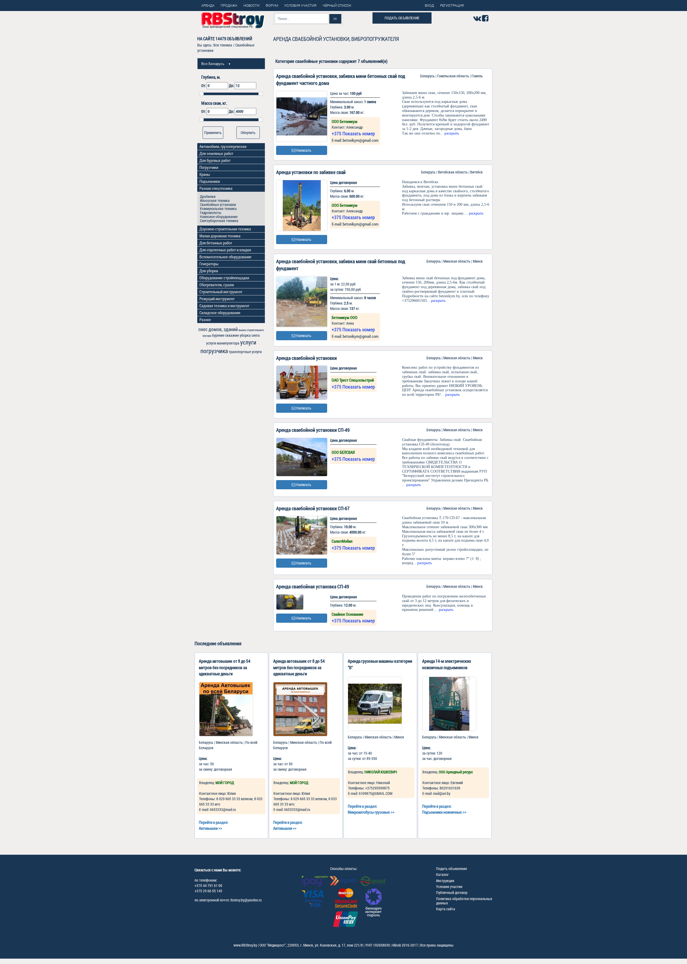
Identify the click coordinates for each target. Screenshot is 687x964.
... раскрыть (449, 133)
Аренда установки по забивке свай (311, 172)
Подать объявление (402, 17)
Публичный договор (451, 892)
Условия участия (449, 886)
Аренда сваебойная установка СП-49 (312, 586)
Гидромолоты (210, 212)
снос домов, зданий (218, 329)
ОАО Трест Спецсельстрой (353, 380)
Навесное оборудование (218, 216)
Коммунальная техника (218, 208)
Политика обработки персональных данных (464, 900)
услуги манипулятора (222, 343)
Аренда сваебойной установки (306, 358)
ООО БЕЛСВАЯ (343, 452)
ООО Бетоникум (344, 121)
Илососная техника (215, 200)
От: (204, 85)
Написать (303, 150)
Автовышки (208, 828)
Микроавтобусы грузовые (369, 812)
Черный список (337, 5)
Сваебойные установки (218, 204)
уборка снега (250, 335)
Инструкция (445, 880)
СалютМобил (342, 541)
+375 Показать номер (353, 133)
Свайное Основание (347, 614)
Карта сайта (445, 908)
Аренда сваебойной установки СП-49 (313, 430)
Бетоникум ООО (344, 317)
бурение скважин (225, 335)
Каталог (442, 874)
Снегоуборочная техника (219, 220)
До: (232, 85)
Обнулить (248, 132)
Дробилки (207, 196)
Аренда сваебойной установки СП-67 (313, 508)
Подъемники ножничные (442, 812)
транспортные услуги (245, 351)
